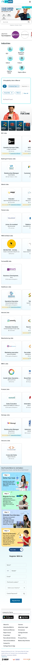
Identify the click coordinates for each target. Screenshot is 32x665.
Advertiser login (23, 627)
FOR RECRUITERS (28, 7)
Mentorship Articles (24, 640)
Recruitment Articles (9, 638)
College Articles (23, 632)
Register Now (16, 600)
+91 (8, 571)
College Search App (9, 646)
